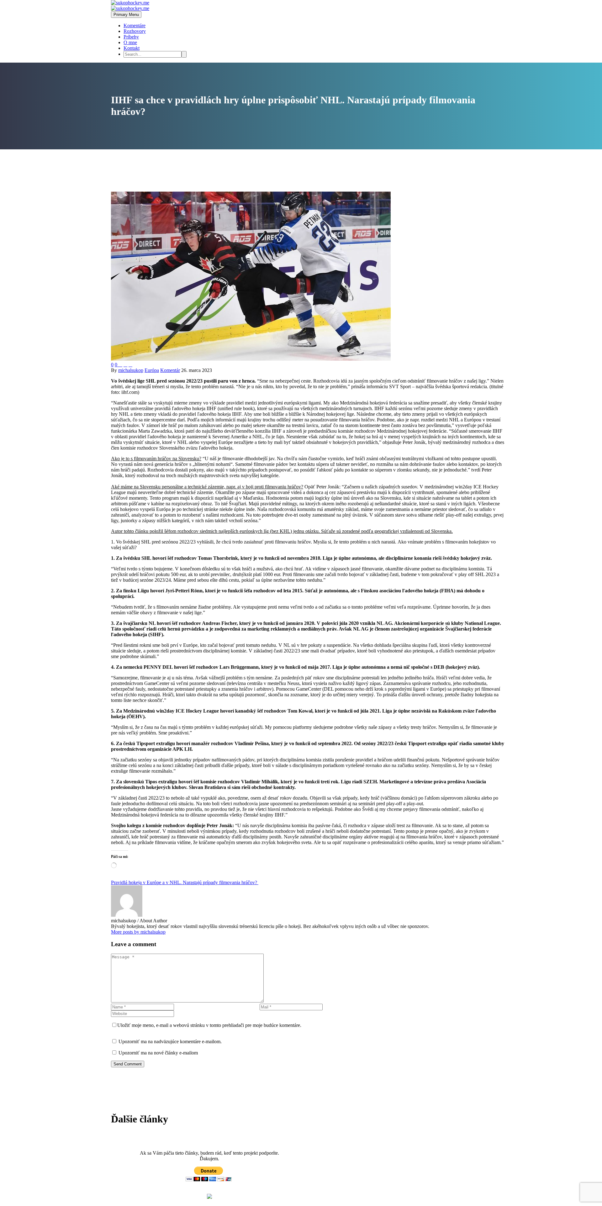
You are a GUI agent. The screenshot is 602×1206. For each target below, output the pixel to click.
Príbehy (131, 36)
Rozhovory (135, 31)
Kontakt (132, 48)
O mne (130, 42)
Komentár (170, 370)
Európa (152, 370)
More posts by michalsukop (138, 932)
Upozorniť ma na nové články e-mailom (158, 1052)
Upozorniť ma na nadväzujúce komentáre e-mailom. (170, 1041)
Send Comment (128, 1064)
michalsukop (130, 370)
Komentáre (134, 25)
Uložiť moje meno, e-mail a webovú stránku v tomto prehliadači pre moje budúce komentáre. (209, 1025)
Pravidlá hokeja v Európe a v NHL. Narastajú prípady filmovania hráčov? (184, 882)
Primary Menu (126, 14)
